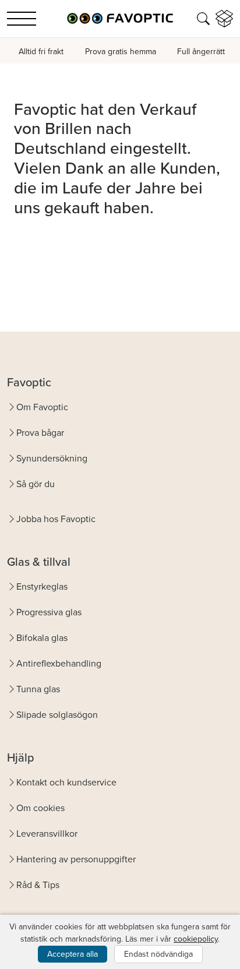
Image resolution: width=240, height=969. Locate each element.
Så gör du (35, 483)
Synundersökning (51, 458)
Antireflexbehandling (58, 663)
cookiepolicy (196, 939)
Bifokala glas (42, 637)
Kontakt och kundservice (66, 782)
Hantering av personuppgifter (76, 858)
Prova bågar (40, 432)
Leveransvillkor (46, 833)
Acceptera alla (72, 954)
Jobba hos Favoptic (56, 518)
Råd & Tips (37, 884)
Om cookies (40, 807)
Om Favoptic (42, 406)
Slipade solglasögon (57, 714)
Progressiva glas (49, 611)
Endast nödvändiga (158, 954)
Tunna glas (38, 688)
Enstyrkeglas (42, 586)
